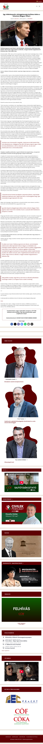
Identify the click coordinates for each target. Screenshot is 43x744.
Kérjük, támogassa (21, 623)
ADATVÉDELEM (22, 736)
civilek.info (16, 18)
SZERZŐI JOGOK (15, 736)
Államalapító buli (9, 462)
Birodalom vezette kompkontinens (13, 381)
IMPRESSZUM (8, 736)
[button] (36, 6)
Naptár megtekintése (5, 650)
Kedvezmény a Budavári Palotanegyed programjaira (18, 637)
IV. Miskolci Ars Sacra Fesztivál (13, 644)
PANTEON (6, 533)
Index (2, 301)
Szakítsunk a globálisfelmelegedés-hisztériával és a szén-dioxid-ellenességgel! (20, 421)
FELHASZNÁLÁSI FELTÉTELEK (31, 736)
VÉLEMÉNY (30, 18)
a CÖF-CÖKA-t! (21, 624)
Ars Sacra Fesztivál (10, 648)
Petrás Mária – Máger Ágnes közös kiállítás (16, 641)
